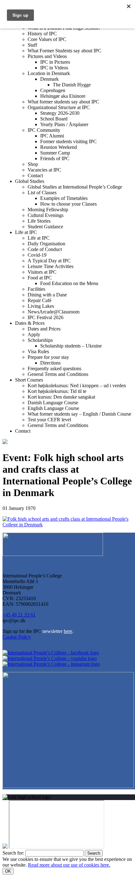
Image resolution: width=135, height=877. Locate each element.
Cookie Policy (17, 637)
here (68, 631)
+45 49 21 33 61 (19, 614)
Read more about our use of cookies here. (69, 865)
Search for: (13, 853)
